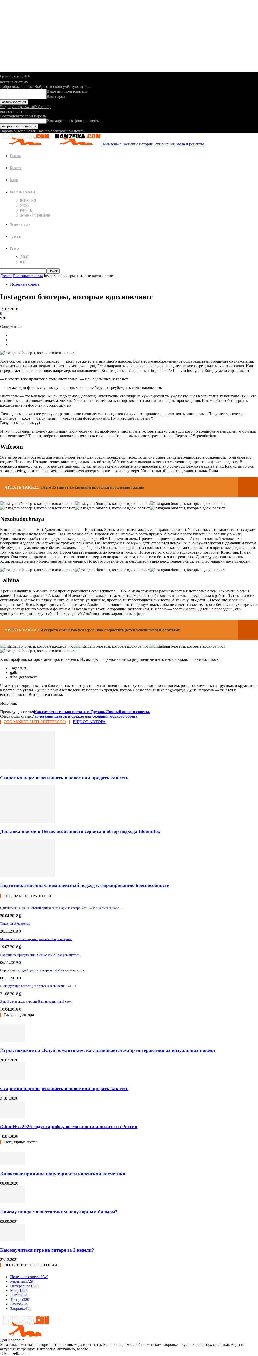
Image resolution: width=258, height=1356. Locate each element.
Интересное (28, 200)
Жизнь (24, 205)
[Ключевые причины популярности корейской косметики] (12, 1164)
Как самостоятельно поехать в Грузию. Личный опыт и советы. (92, 712)
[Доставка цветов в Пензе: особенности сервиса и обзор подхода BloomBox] (27, 822)
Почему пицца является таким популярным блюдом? (59, 1211)
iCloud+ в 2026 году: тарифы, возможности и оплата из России (68, 1126)
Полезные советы (22, 191)
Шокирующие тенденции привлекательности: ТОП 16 (38, 986)
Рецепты (26, 210)
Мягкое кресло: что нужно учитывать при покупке (36, 939)
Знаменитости (20, 224)
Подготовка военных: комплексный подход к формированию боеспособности (85, 885)
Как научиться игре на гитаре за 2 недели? (47, 1250)
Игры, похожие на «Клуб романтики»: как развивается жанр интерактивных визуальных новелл (107, 1050)
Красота (15, 167)
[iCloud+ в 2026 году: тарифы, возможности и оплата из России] (12, 1117)
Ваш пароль (57, 96)
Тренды (15, 236)
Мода (14, 179)
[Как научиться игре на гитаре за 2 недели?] (12, 1240)
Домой (6, 276)
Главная (15, 155)
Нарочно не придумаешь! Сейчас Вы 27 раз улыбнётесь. (40, 955)
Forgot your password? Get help (25, 107)
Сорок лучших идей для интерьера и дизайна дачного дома (42, 970)
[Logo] (25, 144)
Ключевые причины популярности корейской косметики (62, 1173)
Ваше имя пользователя (67, 91)
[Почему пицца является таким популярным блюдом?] (12, 1202)
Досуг (24, 256)
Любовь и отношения (35, 215)
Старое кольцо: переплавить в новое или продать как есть (64, 777)
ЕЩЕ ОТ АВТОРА (89, 722)
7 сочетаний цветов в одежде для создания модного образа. (85, 716)
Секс (23, 261)
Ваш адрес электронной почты (73, 121)
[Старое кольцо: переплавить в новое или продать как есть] (27, 768)
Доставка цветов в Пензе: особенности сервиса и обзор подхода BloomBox (80, 831)
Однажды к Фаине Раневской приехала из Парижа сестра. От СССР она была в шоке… (61, 908)
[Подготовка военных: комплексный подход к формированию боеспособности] (27, 875)
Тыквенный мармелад (15, 923)
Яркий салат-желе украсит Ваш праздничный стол (35, 1001)
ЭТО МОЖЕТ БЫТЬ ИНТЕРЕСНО (35, 722)
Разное (15, 248)
